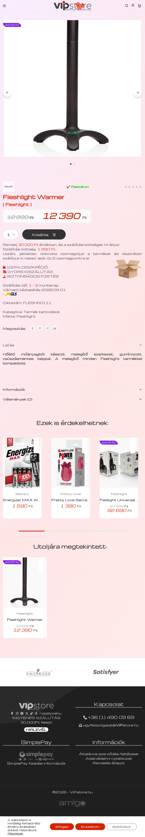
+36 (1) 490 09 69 (111, 717)
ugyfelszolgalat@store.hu (110, 725)
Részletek (15, 833)
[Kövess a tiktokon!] (31, 713)
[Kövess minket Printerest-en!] (21, 713)
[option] (39, 672)
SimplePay (36, 742)
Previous (7, 92)
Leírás (8, 345)
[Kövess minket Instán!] (17, 713)
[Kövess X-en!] (26, 713)
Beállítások (121, 827)
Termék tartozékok (41, 311)
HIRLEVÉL (36, 729)
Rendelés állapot (109, 763)
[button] (38, 443)
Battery (22, 494)
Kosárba (40, 234)
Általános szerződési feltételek (109, 754)
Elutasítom (90, 827)
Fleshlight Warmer (25, 619)
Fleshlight (26, 316)
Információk (14, 389)
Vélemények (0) (17, 399)
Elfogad (62, 827)
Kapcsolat (109, 704)
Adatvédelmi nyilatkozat (109, 758)
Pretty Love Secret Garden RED (82, 500)
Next (138, 92)
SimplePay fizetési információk (36, 763)
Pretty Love (70, 494)
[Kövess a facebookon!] (12, 713)
